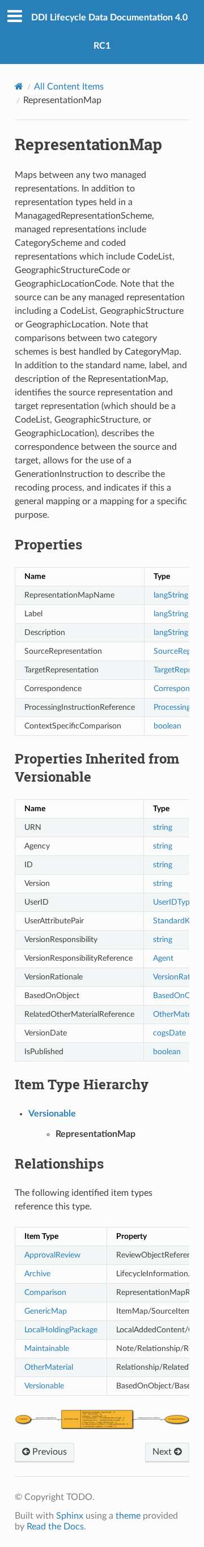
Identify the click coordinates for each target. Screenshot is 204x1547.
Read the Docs (55, 1526)
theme (128, 1515)
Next (163, 1451)
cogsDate (169, 1033)
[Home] (19, 86)
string (162, 827)
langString (171, 595)
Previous (48, 1451)
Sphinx (69, 1515)
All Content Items (69, 86)
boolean (167, 726)
